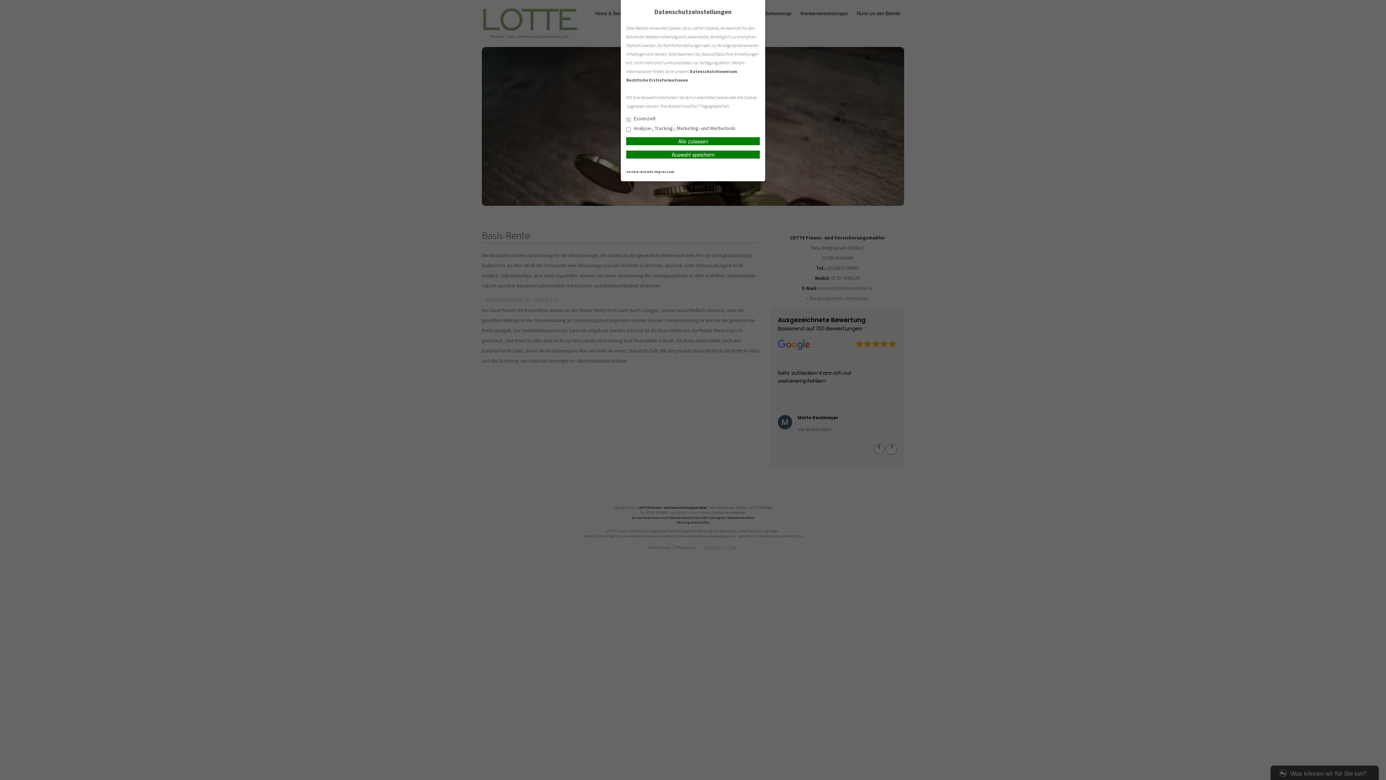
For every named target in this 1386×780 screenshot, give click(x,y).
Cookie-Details (639, 171)
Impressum (664, 171)
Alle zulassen (693, 141)
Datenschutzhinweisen (713, 71)
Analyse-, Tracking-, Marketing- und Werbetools (684, 128)
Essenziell (644, 119)
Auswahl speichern (693, 154)
